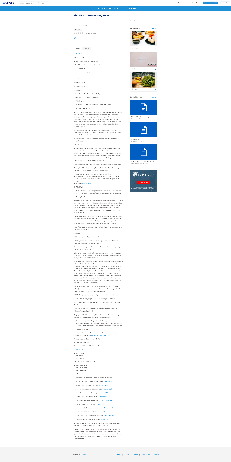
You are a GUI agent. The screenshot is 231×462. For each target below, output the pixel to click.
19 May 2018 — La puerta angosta (141, 117)
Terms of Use (146, 454)
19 (109, 396)
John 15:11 (101, 404)
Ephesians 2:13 (108, 408)
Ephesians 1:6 (108, 381)
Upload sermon (197, 3)
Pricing (188, 3)
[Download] (155, 48)
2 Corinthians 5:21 (109, 415)
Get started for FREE (210, 3)
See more (154, 28)
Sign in (225, 3)
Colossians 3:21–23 (107, 400)
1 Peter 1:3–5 (103, 385)
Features (180, 3)
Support (156, 454)
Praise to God (135, 139)
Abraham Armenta (136, 163)
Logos (84, 454)
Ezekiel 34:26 (95, 335)
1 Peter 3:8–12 (78, 30)
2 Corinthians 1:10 (106, 389)
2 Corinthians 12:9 (102, 393)
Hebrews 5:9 (103, 419)
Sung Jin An (134, 141)
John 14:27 (101, 412)
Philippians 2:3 (86, 183)
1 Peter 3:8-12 (78, 54)
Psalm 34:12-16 (78, 349)
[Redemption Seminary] (143, 181)
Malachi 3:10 (103, 335)
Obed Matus (134, 119)
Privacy (135, 454)
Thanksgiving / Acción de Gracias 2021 (142, 161)
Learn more (133, 8)
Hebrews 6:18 (104, 396)
